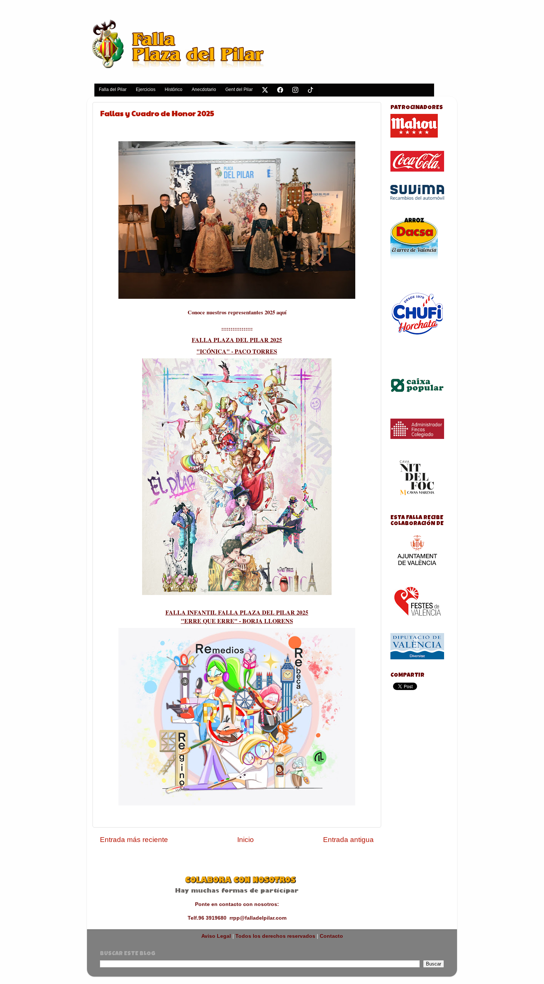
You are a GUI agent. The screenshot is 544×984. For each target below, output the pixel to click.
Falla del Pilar (113, 89)
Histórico (173, 89)
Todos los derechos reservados (275, 936)
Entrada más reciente (134, 839)
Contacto (331, 936)
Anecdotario (204, 89)
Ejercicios (145, 89)
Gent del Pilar (239, 89)
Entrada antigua (348, 839)
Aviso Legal (216, 936)
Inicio (245, 839)
